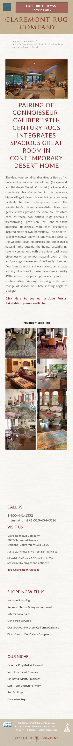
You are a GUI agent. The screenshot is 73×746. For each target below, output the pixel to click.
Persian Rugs (15, 692)
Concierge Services (19, 620)
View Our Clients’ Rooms (22, 672)
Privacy (20, 730)
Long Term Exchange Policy (24, 685)
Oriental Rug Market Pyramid (25, 665)
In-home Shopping (18, 600)
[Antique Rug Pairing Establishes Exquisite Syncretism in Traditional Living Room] (20, 434)
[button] (6, 7)
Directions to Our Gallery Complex (28, 634)
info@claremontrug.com (23, 569)
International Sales (18, 613)
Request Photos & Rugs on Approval (29, 607)
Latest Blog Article (48, 730)
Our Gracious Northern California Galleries (33, 627)
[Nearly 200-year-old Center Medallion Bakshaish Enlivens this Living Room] (20, 404)
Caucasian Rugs (17, 699)
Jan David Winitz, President (23, 678)
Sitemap (31, 730)
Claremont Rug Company (36, 27)
